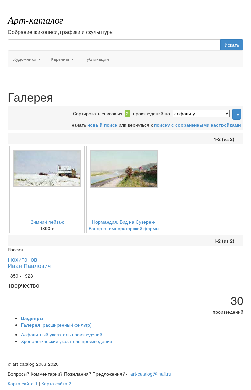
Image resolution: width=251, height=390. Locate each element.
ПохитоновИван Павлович (29, 262)
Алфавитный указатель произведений (61, 334)
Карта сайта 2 (56, 383)
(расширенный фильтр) (56, 324)
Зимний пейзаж (47, 221)
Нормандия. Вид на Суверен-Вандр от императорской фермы (124, 224)
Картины (60, 59)
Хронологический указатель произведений (66, 341)
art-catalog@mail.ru (150, 373)
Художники (25, 59)
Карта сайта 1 (23, 383)
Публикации (96, 59)
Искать (232, 45)
